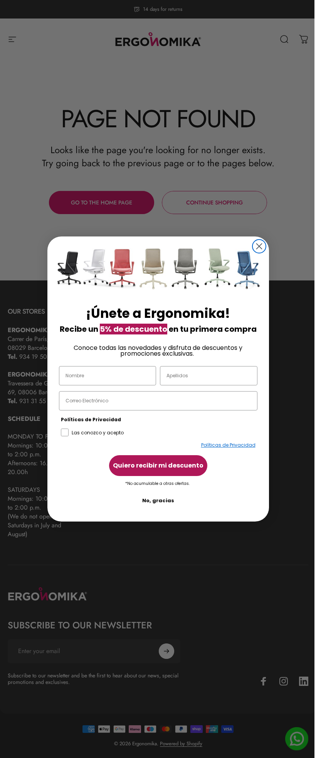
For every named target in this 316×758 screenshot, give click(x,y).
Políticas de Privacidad (228, 445)
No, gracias (158, 500)
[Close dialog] (259, 246)
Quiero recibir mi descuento (158, 465)
